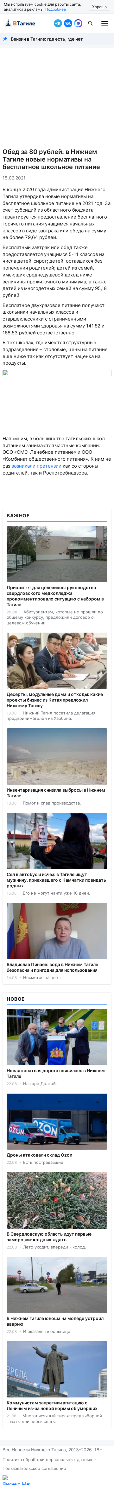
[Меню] (104, 23)
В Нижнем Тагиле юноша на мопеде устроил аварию (55, 1321)
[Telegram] (58, 23)
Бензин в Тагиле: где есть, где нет (47, 39)
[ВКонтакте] (68, 23)
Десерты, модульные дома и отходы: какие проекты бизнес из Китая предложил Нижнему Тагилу (55, 699)
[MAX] (78, 23)
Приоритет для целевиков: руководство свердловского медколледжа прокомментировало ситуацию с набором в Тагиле (55, 596)
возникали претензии (36, 466)
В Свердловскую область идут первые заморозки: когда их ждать (49, 1236)
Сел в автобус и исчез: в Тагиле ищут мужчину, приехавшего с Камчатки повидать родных (56, 880)
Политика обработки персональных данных (47, 1459)
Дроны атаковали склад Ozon (40, 1155)
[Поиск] (91, 23)
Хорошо (99, 6)
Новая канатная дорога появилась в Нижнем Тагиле (56, 1073)
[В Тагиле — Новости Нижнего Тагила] (27, 23)
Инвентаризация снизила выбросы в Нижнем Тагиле (56, 792)
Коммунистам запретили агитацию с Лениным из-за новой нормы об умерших (52, 1405)
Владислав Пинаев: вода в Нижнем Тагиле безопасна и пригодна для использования (52, 967)
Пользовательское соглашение (34, 1468)
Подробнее (55, 9)
